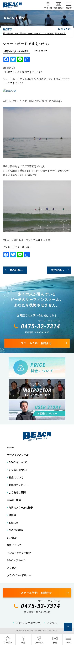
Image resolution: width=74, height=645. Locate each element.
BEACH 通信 (14, 500)
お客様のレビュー (18, 485)
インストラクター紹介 (19, 552)
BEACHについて (18, 462)
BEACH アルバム (16, 560)
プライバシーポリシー (19, 575)
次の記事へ (58, 270)
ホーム (10, 447)
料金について (16, 477)
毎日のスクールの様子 (21, 507)
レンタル (12, 537)
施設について (14, 545)
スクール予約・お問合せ (36, 343)
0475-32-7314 (40, 326)
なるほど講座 (16, 530)
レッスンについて (18, 469)
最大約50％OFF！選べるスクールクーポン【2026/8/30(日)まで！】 (34, 33)
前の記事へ (16, 270)
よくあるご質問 (17, 492)
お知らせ (13, 522)
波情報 (12, 515)
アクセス (12, 567)
